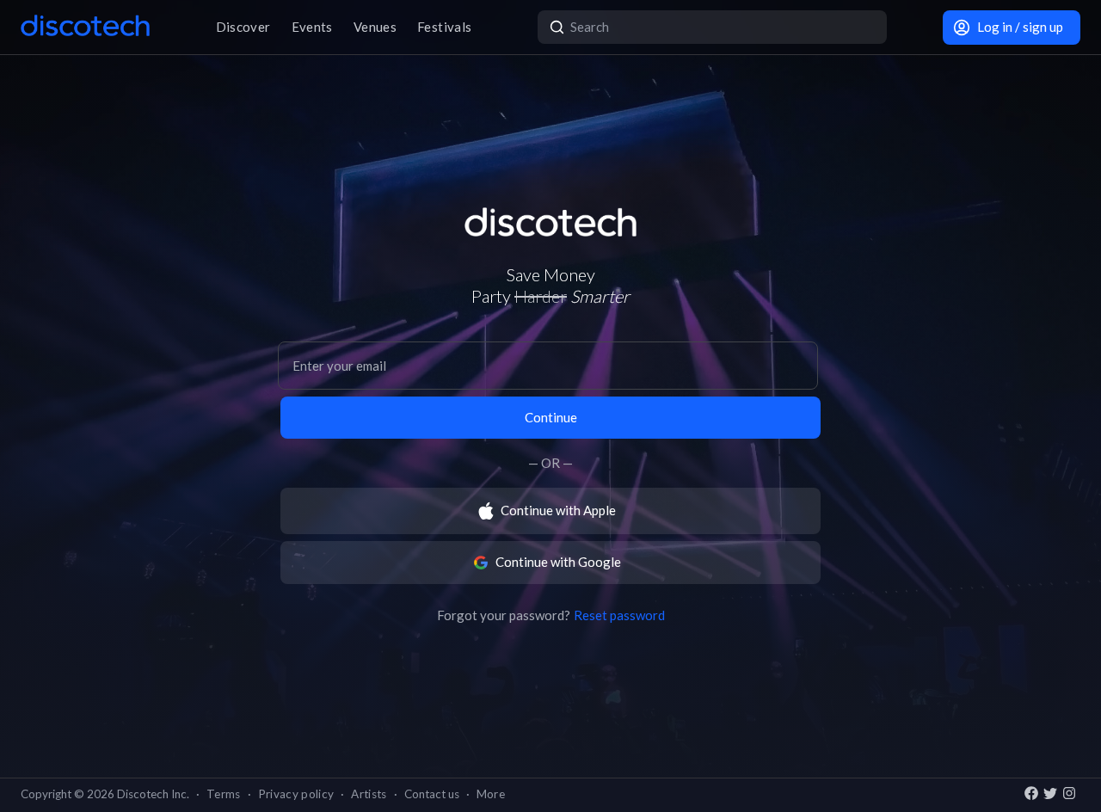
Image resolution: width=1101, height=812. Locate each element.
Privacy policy (296, 794)
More (491, 794)
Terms (223, 794)
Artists (368, 794)
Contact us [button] (431, 794)
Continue (551, 417)
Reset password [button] (619, 615)
